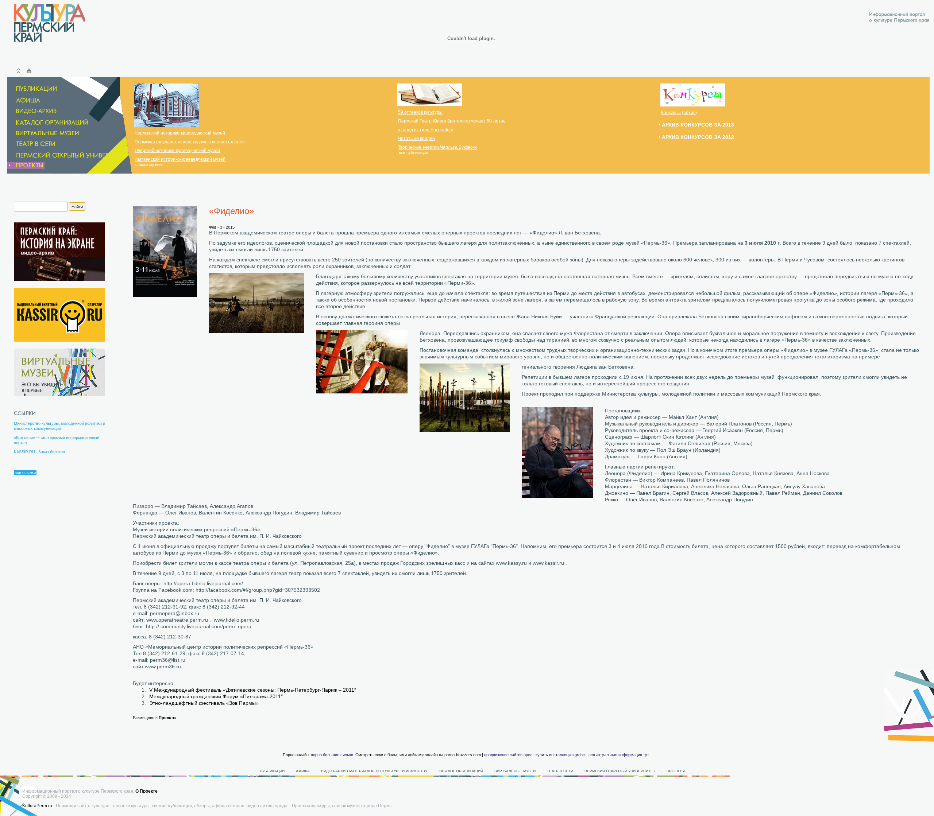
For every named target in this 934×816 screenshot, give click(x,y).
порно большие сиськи (332, 755)
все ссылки (25, 472)
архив (689, 112)
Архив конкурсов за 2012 (698, 137)
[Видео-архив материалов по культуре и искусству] (37, 111)
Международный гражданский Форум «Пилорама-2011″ (216, 696)
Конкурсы (671, 112)
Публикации (272, 771)
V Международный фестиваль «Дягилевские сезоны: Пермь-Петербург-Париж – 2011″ (252, 690)
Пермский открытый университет (619, 771)
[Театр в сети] (41, 144)
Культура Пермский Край (49, 22)
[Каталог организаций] (48, 122)
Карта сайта (29, 70)
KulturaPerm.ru (37, 805)
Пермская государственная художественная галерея (190, 141)
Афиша (303, 771)
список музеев (149, 164)
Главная (18, 70)
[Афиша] (24, 100)
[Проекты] (26, 165)
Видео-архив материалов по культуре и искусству (374, 771)
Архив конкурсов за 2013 (698, 125)
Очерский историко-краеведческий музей (177, 150)
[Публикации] (32, 89)
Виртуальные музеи (515, 771)
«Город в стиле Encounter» (426, 129)
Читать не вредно (416, 138)
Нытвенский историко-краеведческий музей (180, 159)
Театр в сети (560, 771)
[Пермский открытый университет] (68, 155)
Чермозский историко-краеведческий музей (180, 133)
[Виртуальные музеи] (43, 133)
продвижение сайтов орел (508, 755)
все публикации (413, 152)
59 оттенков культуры (420, 112)
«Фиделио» (231, 211)
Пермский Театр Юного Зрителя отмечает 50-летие (452, 121)
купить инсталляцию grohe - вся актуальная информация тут (592, 755)
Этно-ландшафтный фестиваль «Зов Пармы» (204, 703)
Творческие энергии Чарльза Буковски (437, 147)
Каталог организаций (461, 771)
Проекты (167, 717)
